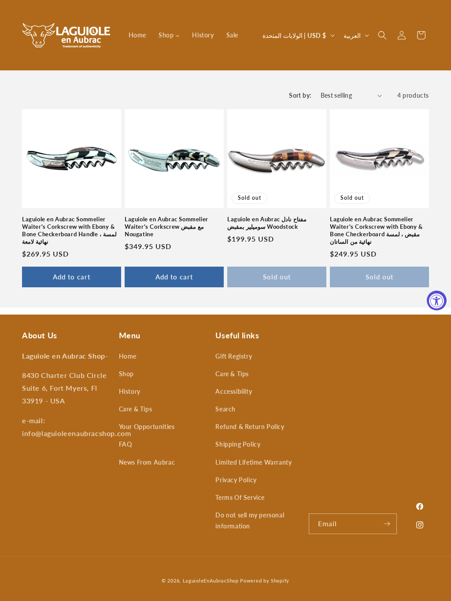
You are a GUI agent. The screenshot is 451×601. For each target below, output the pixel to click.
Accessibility (233, 391)
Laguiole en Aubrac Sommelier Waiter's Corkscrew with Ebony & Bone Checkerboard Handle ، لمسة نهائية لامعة (69, 230)
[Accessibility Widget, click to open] (437, 301)
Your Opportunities (147, 426)
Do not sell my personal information (249, 520)
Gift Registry (233, 356)
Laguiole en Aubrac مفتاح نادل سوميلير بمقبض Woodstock (267, 223)
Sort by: (300, 95)
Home (128, 356)
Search (225, 409)
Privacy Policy (235, 480)
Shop (126, 373)
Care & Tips (135, 409)
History (129, 391)
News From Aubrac (147, 462)
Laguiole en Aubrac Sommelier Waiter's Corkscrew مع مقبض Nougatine (166, 227)
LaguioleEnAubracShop (211, 580)
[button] (382, 35)
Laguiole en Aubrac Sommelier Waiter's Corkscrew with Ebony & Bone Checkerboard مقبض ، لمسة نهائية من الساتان (376, 230)
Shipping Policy (237, 444)
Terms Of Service (240, 497)
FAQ (125, 444)
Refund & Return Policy (249, 426)
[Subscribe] (386, 523)
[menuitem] (137, 35)
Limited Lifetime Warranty (253, 462)
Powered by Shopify (264, 580)
